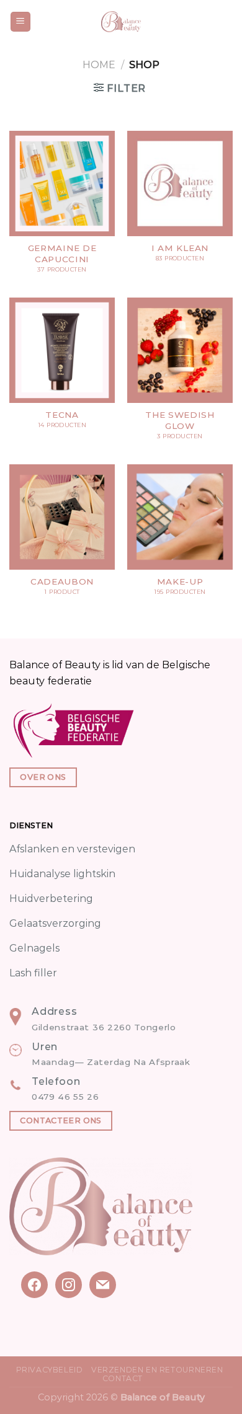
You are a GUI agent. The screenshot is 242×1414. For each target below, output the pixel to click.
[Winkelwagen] (226, 21)
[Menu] (21, 22)
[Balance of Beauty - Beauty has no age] (121, 21)
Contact (122, 1378)
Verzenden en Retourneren (157, 1369)
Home (99, 65)
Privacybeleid (49, 1369)
